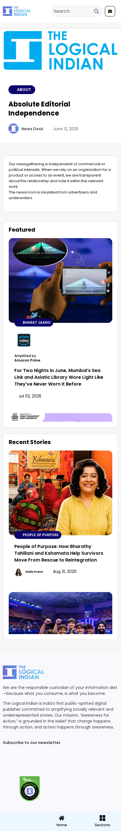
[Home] (61, 818)
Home (62, 825)
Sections (20, 827)
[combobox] (73, 11)
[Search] (97, 11)
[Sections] (20, 816)
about (24, 89)
